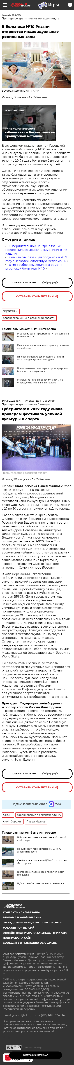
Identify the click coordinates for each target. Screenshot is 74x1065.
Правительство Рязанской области (25, 472)
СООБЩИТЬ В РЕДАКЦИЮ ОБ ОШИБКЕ (30, 942)
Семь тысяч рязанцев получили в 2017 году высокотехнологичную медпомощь (36, 259)
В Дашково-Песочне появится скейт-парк (40, 883)
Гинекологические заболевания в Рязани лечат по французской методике (40, 358)
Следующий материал (35, 1055)
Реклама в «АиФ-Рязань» (22, 917)
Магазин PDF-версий (18, 927)
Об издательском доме (21, 922)
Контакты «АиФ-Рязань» (21, 912)
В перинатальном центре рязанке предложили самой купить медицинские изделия (36, 249)
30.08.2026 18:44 (12, 400)
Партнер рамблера (33, 1047)
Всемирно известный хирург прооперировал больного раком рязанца (42, 369)
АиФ (36, 90)
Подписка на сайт (17, 937)
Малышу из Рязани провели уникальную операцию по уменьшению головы (40, 381)
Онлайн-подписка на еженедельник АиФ (35, 932)
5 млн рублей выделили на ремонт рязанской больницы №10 (33, 266)
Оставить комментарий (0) (37, 296)
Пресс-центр (51, 922)
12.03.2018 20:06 (11, 14)
